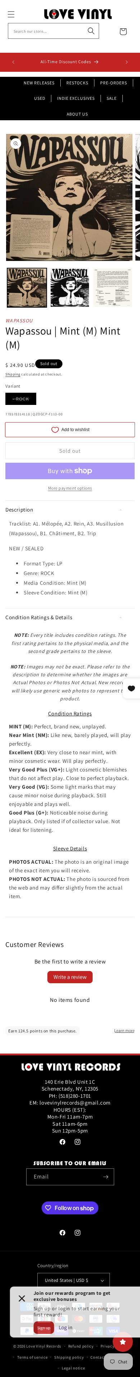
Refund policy (81, 1346)
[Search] (91, 30)
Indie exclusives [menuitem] (76, 98)
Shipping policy (69, 1357)
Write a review (70, 977)
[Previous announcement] (13, 62)
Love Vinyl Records (43, 1346)
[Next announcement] (127, 62)
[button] (19, 14)
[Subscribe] (106, 1176)
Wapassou (19, 320)
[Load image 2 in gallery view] (70, 288)
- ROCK (24, 400)
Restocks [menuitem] (77, 82)
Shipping (12, 374)
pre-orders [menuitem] (113, 82)
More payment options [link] (70, 488)
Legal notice (73, 1368)
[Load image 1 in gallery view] (27, 288)
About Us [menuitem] (77, 114)
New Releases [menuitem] (39, 82)
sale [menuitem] (112, 98)
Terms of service (32, 1357)
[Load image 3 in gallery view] (112, 288)
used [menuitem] (39, 98)
